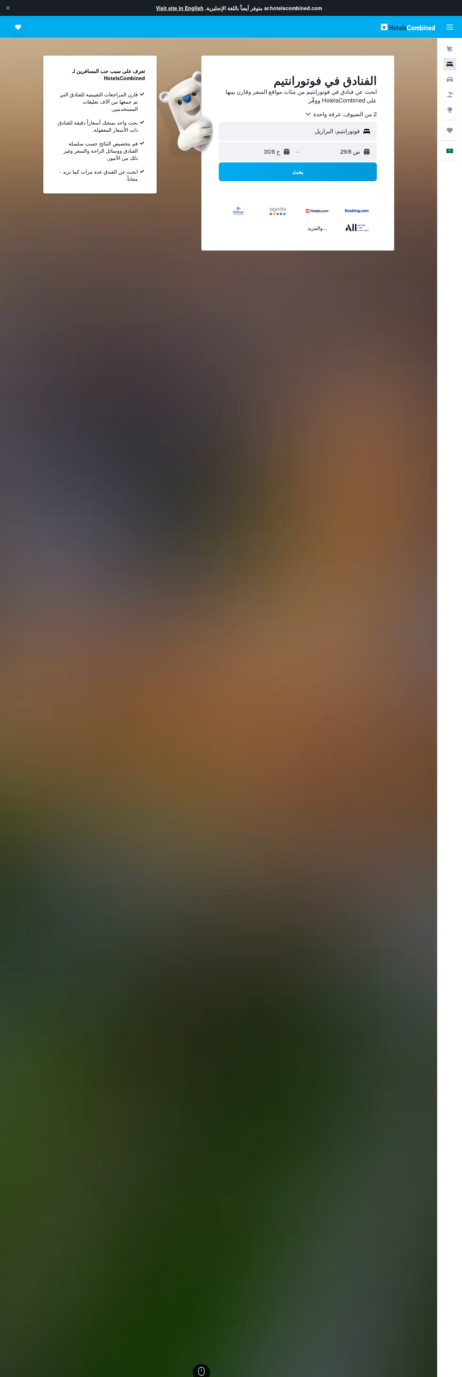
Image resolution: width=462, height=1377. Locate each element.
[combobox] (341, 114)
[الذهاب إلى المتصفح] (449, 110)
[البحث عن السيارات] (449, 79)
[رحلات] (449, 130)
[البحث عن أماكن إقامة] (449, 64)
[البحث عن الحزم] (449, 94)
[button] (8, 8)
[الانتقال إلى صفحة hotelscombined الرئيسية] (408, 26)
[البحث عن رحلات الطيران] (449, 49)
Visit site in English (180, 8)
